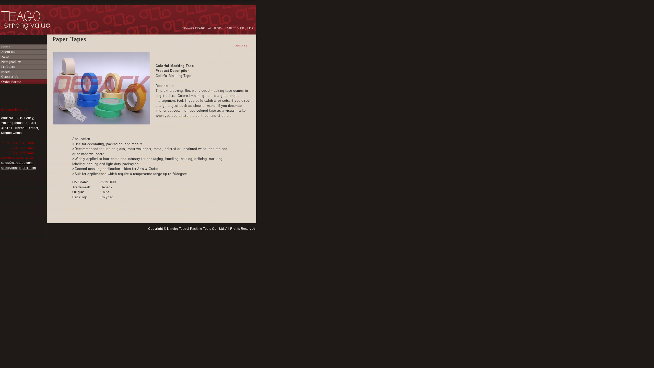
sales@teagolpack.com (18, 168)
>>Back (243, 46)
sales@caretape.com (17, 163)
